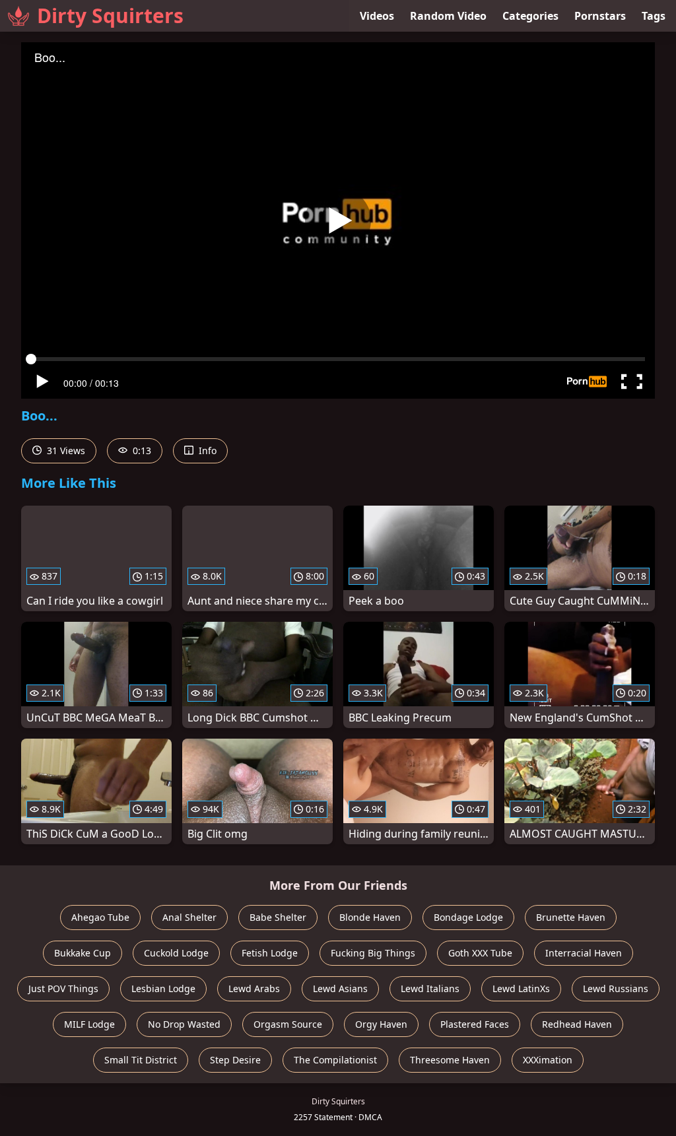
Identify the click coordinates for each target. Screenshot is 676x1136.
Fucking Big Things (373, 953)
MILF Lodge (89, 1024)
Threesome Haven (450, 1059)
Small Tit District (140, 1059)
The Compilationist (335, 1059)
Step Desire (235, 1059)
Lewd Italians (430, 988)
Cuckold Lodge (176, 953)
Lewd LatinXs (521, 988)
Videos (377, 16)
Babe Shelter (278, 917)
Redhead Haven (577, 1024)
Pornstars (600, 16)
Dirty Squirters (110, 15)
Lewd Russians (615, 988)
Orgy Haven (381, 1024)
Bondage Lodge (468, 917)
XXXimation (547, 1059)
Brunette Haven (570, 917)
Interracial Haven (583, 953)
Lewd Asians (340, 988)
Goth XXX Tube (480, 953)
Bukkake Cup (82, 953)
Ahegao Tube (100, 917)
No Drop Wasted (184, 1024)
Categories (530, 16)
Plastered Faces (474, 1024)
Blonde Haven (370, 917)
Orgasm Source (288, 1024)
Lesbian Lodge (163, 988)
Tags (653, 16)
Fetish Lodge (270, 953)
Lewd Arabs (254, 988)
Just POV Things (63, 988)
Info (206, 450)
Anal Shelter (189, 917)
